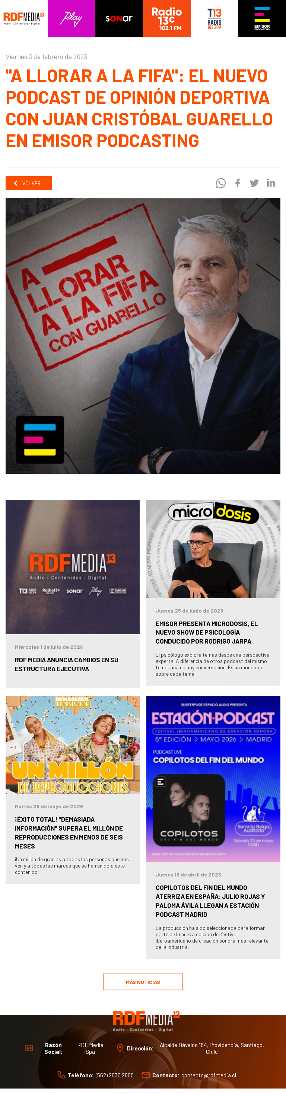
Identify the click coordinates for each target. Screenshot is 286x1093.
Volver (31, 183)
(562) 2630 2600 (115, 1074)
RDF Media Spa (90, 1048)
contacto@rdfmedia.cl (208, 1074)
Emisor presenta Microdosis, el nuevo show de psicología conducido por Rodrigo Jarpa (207, 632)
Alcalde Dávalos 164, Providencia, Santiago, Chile (212, 1048)
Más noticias (143, 982)
